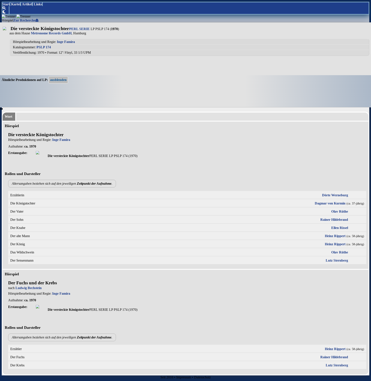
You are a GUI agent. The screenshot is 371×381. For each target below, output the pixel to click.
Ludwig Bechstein (28, 288)
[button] (58, 80)
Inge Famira (66, 42)
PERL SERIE (79, 29)
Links (38, 4)
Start (6, 4)
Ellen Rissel (339, 228)
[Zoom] (5, 8)
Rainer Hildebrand (334, 219)
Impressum (183, 377)
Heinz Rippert (335, 236)
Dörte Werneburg (335, 195)
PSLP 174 (43, 47)
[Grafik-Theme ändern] (5, 12)
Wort (8, 116)
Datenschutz (202, 377)
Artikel (27, 4)
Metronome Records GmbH (51, 33)
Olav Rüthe (339, 211)
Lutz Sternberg (337, 260)
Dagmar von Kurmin (330, 203)
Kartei (15, 4)
